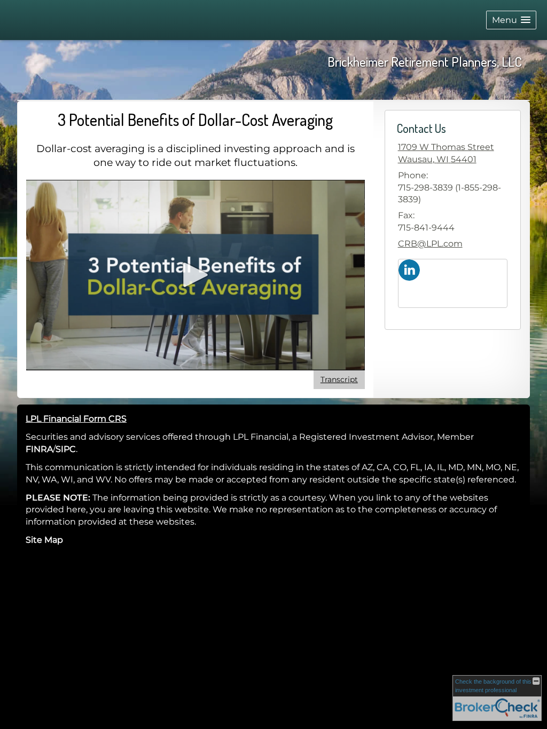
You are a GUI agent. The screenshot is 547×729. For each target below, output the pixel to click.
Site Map (44, 540)
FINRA (39, 449)
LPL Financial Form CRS (76, 419)
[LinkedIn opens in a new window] (409, 269)
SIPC (66, 449)
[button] (511, 20)
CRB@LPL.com (430, 244)
